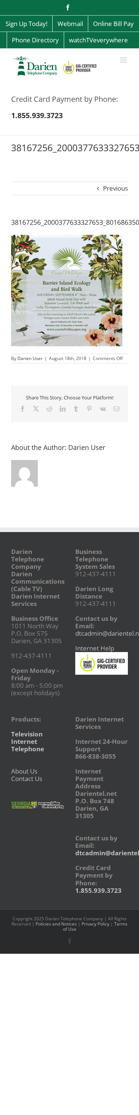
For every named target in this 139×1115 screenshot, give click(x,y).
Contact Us (26, 778)
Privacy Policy (95, 924)
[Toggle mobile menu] (124, 60)
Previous (115, 188)
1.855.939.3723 (98, 890)
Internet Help (94, 648)
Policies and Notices (56, 924)
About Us (24, 771)
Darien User (30, 358)
